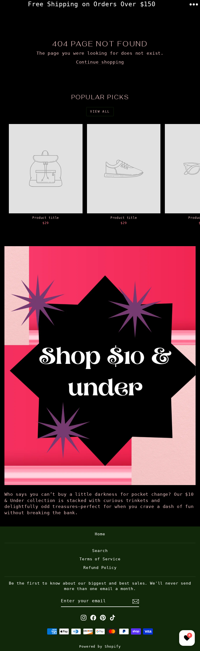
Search (100, 550)
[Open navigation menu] (194, 4)
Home (100, 534)
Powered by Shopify (100, 646)
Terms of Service (100, 559)
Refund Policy (100, 567)
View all (100, 111)
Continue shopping (100, 62)
